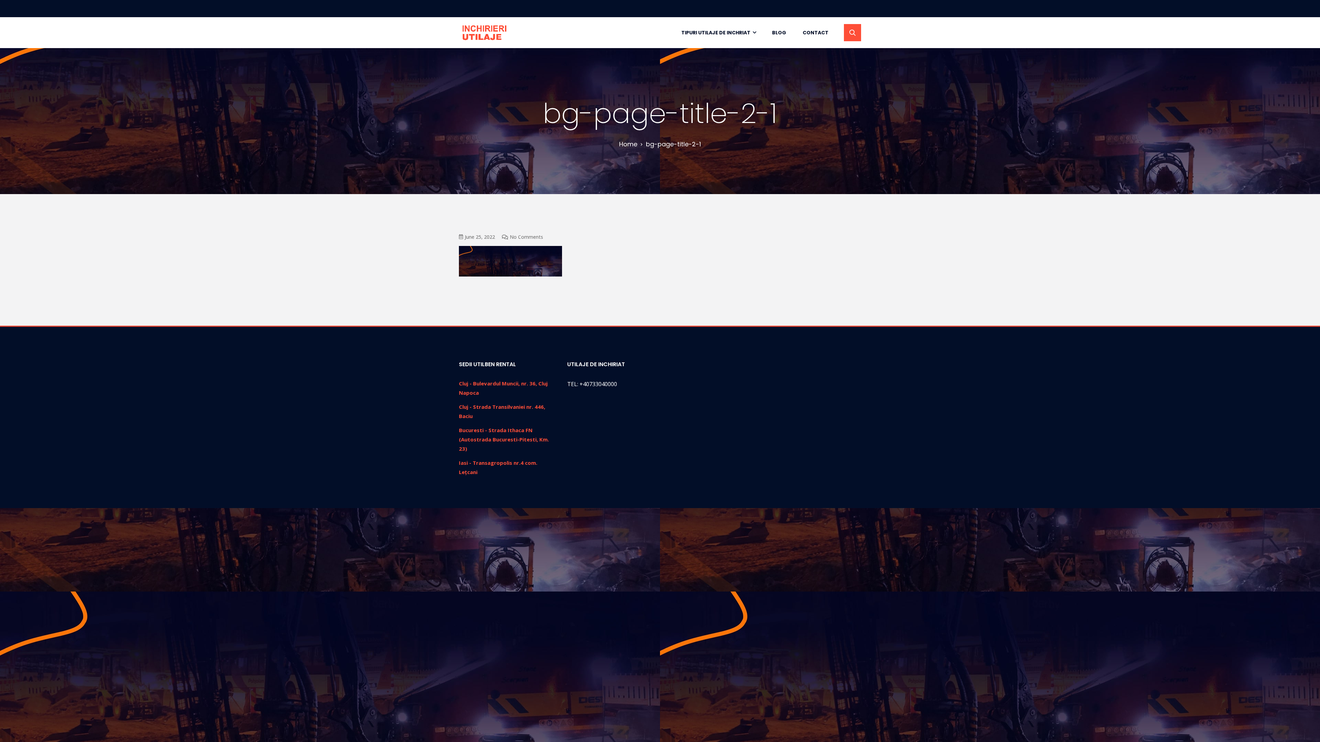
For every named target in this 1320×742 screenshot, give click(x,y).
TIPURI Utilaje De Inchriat (715, 32)
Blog (779, 32)
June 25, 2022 (480, 237)
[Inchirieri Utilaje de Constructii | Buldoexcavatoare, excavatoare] (485, 33)
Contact (815, 32)
